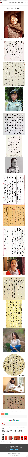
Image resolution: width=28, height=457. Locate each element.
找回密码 (6, 0)
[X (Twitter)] (14, 420)
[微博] (10, 420)
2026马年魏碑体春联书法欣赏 (24, 441)
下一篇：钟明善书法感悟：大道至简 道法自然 (20, 427)
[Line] (17, 420)
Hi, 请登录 (1, 0)
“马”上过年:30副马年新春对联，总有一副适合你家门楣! (17, 441)
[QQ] (11, 420)
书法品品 (1, 2)
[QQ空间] (13, 420)
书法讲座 (16, 2)
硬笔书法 (13, 2)
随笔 (25, 2)
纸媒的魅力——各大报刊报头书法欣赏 (19, 431)
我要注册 (4, 0)
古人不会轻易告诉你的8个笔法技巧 (18, 430)
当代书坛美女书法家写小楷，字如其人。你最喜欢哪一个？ (14, 7)
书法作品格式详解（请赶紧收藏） (5, 431)
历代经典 (19, 2)
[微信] (9, 420)
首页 (10, 2)
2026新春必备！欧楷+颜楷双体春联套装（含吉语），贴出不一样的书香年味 (11, 442)
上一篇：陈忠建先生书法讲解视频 (7, 427)
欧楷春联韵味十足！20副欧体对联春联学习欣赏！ (4, 441)
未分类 (2, 4)
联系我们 (11, 449)
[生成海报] (18, 420)
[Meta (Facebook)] (16, 420)
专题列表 (22, 2)
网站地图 (16, 454)
